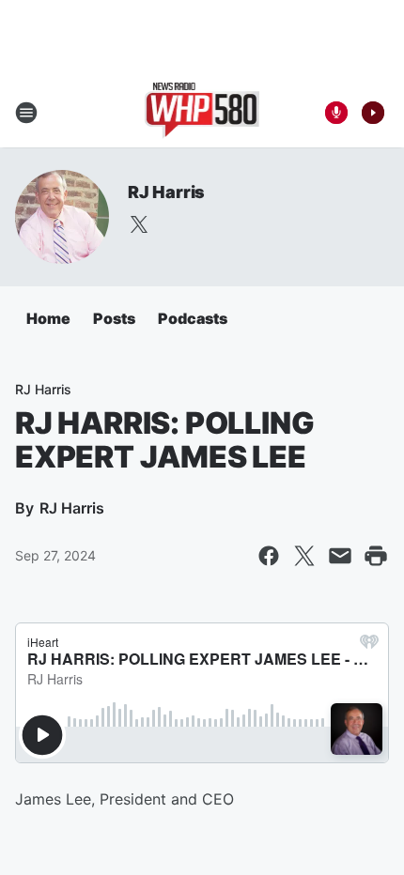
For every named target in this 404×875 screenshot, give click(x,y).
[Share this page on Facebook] (269, 556)
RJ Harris (166, 192)
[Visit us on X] (139, 224)
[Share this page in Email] (340, 556)
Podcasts (192, 318)
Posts (114, 318)
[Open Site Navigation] (26, 112)
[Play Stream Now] (373, 112)
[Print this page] (376, 556)
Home (48, 318)
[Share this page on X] (304, 556)
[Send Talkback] (336, 112)
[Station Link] (202, 113)
